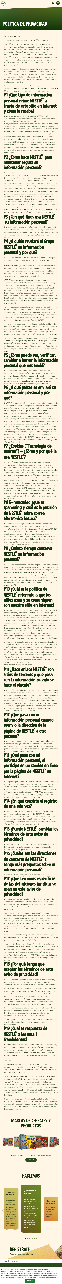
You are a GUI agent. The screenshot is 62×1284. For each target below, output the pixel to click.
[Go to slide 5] (34, 1238)
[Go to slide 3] (29, 1238)
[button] (53, 3)
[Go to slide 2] (27, 1238)
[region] (31, 1275)
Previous (4, 1144)
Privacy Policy (15, 1261)
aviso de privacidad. (52, 1277)
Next (58, 1144)
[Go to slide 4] (32, 1238)
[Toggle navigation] (58, 3)
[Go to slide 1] (25, 1238)
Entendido (30, 1281)
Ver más (31, 1160)
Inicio (5, 1261)
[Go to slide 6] (36, 1238)
